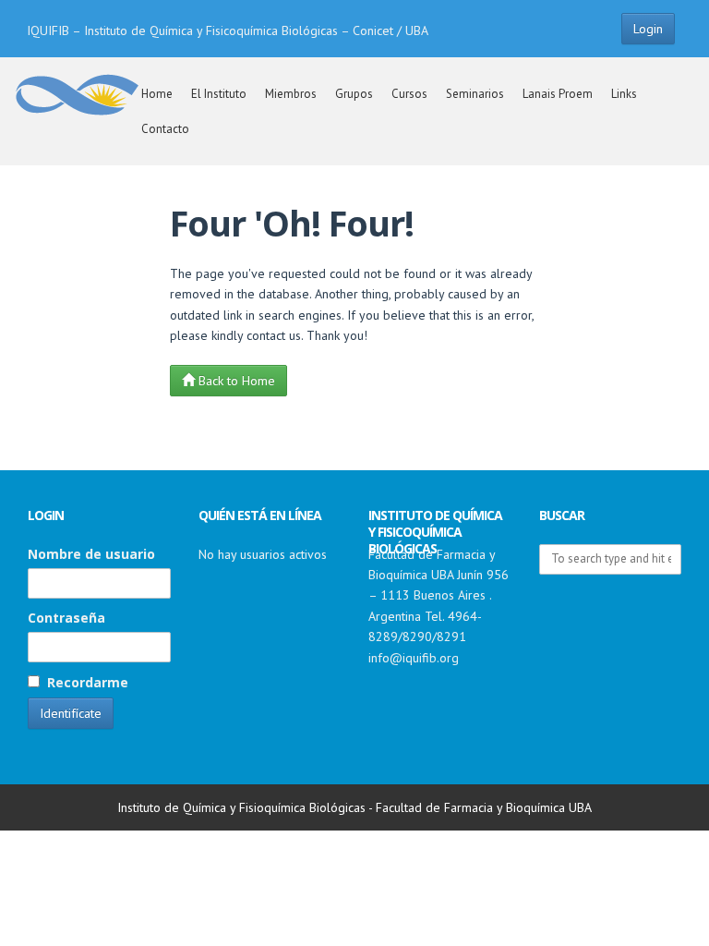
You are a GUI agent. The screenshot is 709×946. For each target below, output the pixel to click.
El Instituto (218, 94)
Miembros (291, 94)
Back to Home (235, 380)
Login (648, 28)
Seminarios (475, 94)
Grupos (354, 94)
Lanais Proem (558, 94)
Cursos (409, 94)
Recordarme (85, 682)
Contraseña (66, 617)
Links (624, 94)
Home (157, 94)
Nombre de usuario (91, 554)
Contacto (165, 129)
